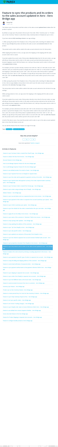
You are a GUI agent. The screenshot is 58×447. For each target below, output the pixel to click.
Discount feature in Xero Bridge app (12, 160)
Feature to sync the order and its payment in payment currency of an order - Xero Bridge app (27, 177)
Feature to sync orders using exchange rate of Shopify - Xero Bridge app (22, 189)
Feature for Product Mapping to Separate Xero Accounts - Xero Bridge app (22, 317)
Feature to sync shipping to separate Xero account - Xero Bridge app (21, 273)
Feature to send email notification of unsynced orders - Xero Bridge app (21, 264)
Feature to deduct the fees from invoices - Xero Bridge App (18, 156)
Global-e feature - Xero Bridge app (12, 192)
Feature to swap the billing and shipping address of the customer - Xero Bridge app (24, 260)
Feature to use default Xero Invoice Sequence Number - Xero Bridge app (22, 310)
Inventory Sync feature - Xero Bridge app (13, 286)
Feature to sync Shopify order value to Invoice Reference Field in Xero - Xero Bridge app (26, 307)
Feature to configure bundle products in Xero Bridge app (17, 320)
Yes (26, 139)
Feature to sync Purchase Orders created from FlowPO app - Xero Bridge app (23, 153)
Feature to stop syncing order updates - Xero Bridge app (18, 220)
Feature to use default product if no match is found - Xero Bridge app (21, 170)
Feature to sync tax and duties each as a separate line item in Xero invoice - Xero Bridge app (27, 196)
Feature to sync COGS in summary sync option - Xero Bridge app (20, 205)
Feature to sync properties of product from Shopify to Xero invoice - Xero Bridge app (25, 243)
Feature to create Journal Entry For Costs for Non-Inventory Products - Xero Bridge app (26, 293)
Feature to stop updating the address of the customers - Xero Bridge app (22, 224)
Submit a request (35, 143)
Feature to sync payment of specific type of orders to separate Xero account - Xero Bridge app (28, 257)
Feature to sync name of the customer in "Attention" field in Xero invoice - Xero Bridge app (26, 217)
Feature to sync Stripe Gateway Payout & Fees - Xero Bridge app (20, 296)
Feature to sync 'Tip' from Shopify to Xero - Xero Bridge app (18, 227)
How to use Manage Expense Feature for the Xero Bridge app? (19, 163)
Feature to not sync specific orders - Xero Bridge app (17, 300)
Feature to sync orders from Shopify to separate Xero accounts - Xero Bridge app (24, 276)
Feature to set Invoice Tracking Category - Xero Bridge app (18, 303)
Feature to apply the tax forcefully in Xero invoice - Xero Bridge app (20, 214)
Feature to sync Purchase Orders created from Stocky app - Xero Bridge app (23, 186)
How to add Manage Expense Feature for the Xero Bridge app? (19, 167)
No (33, 139)
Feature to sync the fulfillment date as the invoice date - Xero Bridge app (22, 279)
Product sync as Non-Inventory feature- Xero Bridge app (18, 290)
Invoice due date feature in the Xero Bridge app (15, 314)
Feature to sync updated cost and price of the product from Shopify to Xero (22, 234)
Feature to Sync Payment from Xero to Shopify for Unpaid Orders (20, 173)
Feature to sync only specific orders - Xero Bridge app (17, 231)
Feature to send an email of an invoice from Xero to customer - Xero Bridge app (23, 283)
